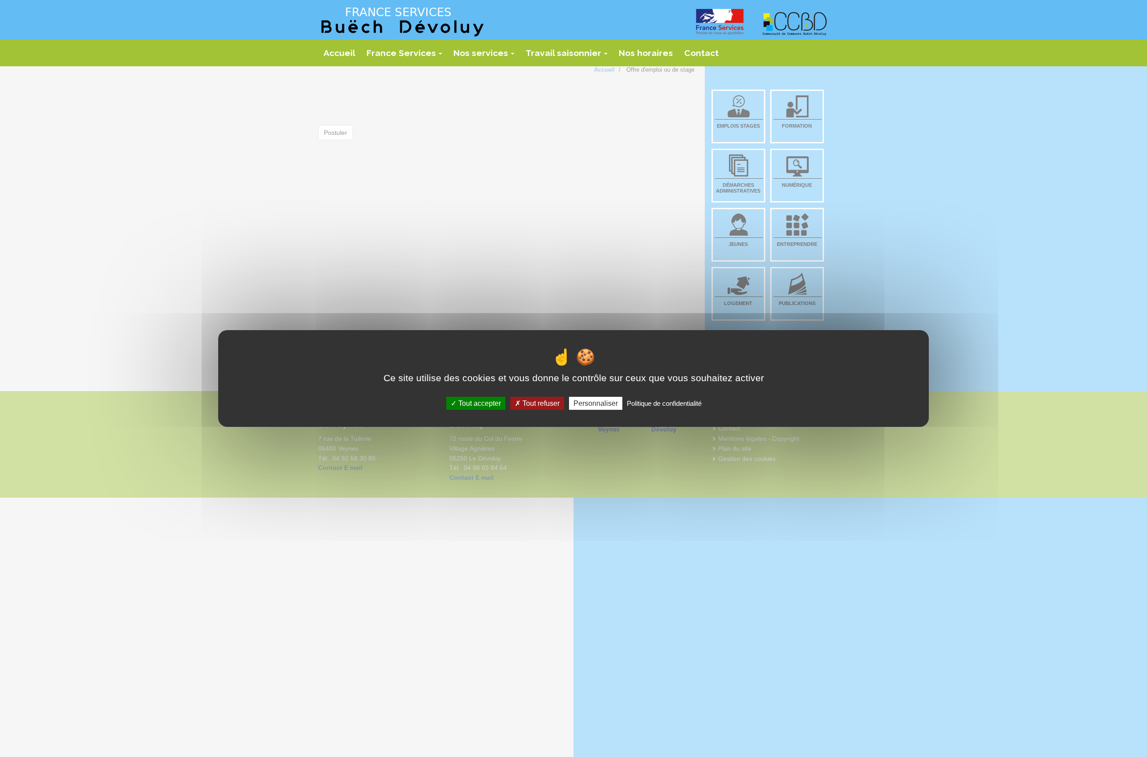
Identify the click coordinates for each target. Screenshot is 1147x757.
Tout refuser (540, 403)
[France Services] (723, 22)
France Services (407, 56)
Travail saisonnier (569, 56)
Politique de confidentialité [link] (664, 403)
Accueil (339, 53)
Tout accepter (479, 403)
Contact (701, 53)
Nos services (486, 56)
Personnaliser (596, 403)
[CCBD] (795, 23)
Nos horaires (646, 53)
